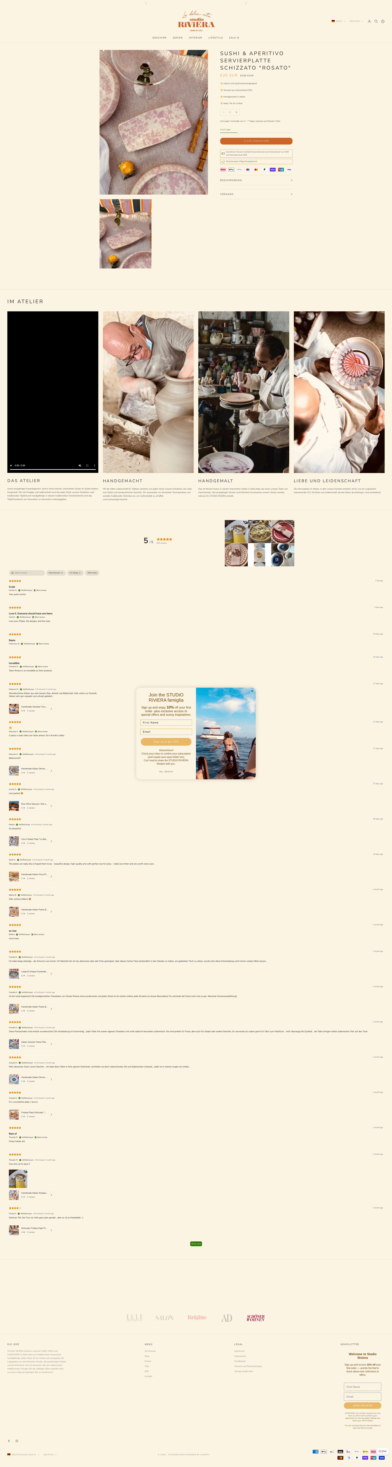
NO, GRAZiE (166, 772)
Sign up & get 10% (166, 741)
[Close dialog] (252, 691)
